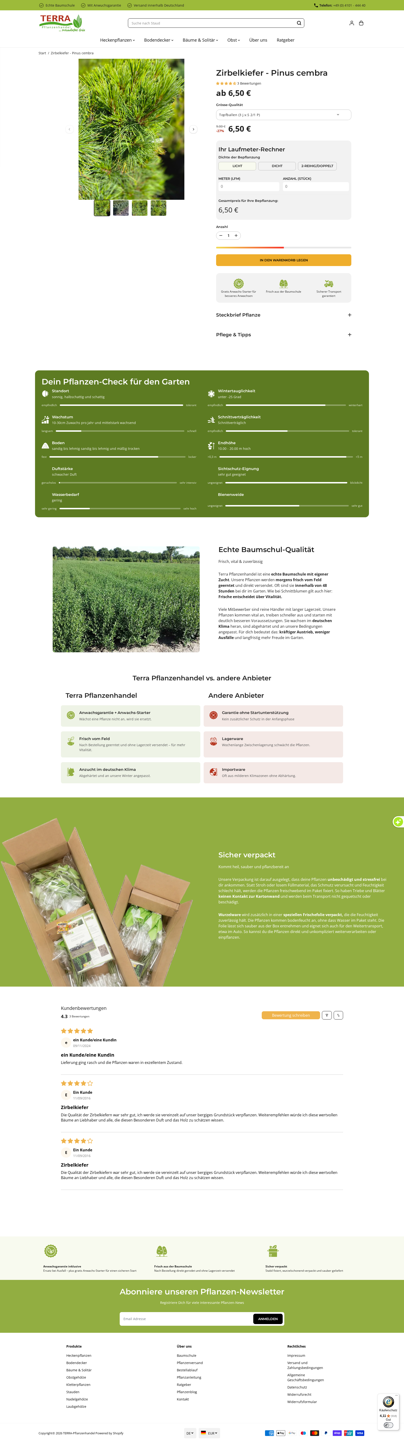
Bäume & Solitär (199, 40)
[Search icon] (299, 23)
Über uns (258, 40)
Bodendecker (157, 40)
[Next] (193, 129)
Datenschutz (297, 1387)
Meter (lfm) (229, 178)
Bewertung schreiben (291, 1015)
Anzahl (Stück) (297, 178)
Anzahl (222, 227)
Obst (232, 40)
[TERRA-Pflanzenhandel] (62, 23)
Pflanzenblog (187, 1392)
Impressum (296, 1355)
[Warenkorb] (361, 23)
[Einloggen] (352, 23)
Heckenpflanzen (116, 40)
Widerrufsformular (302, 1402)
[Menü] (396, 1396)
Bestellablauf (187, 1370)
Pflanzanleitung (189, 1377)
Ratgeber (285, 40)
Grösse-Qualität (229, 105)
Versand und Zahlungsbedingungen (305, 1365)
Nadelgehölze (77, 1399)
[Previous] (70, 129)
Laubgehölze (76, 1406)
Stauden (72, 1392)
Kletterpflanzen (78, 1384)
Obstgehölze (76, 1377)
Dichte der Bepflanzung (239, 157)
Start (42, 53)
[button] (226, 83)
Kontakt (183, 1399)
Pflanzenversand (190, 1363)
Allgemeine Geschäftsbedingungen (305, 1377)
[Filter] (327, 1015)
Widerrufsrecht (299, 1394)
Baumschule (186, 1355)
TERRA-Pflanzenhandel (79, 1433)
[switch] (388, 1425)
